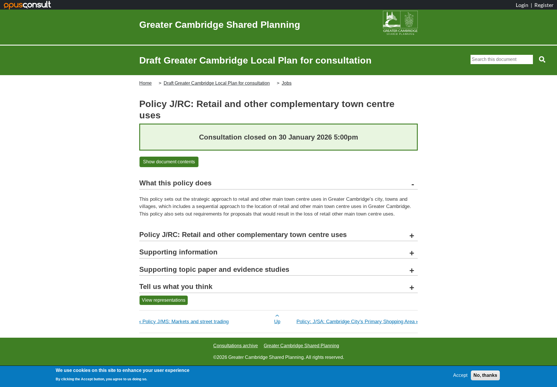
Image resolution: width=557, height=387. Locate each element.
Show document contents (169, 161)
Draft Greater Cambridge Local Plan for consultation (217, 83)
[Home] (400, 24)
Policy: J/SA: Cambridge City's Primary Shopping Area (357, 321)
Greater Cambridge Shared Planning (219, 24)
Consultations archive (235, 345)
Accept (460, 375)
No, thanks (485, 375)
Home (145, 83)
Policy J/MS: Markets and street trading (184, 321)
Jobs (287, 83)
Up (277, 321)
